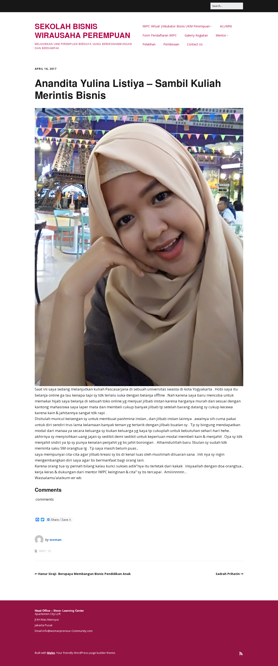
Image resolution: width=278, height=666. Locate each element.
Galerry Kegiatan (196, 35)
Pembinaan (171, 44)
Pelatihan (149, 44)
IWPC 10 (45, 551)
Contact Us (195, 44)
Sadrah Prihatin (228, 574)
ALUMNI (226, 26)
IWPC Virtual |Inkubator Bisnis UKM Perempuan (176, 26)
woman (55, 539)
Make (51, 653)
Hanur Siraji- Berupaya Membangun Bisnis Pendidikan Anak (84, 574)
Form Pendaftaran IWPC (159, 35)
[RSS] (241, 653)
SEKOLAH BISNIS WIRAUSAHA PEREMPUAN (82, 30)
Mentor (221, 35)
